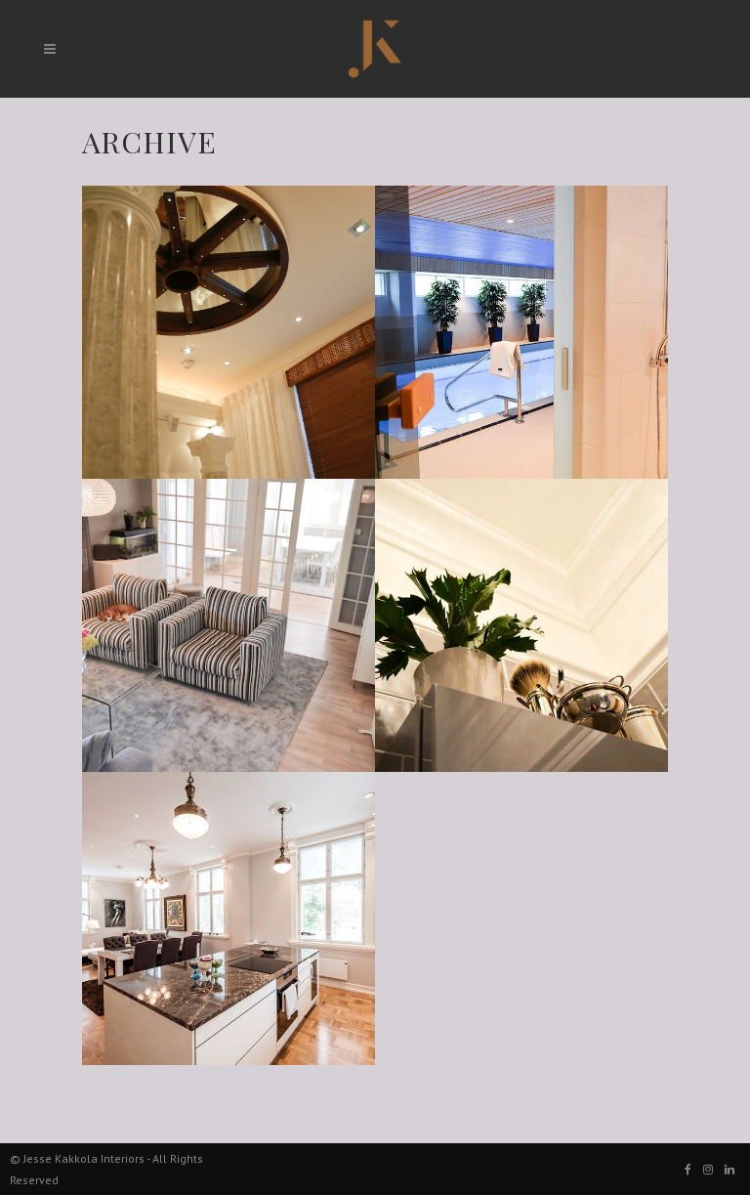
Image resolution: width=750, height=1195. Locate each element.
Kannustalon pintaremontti (205, 580)
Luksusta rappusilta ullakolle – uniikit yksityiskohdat (223, 315)
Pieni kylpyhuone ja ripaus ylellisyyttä (513, 594)
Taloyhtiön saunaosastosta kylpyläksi (507, 301)
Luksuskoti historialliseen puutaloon (206, 887)
